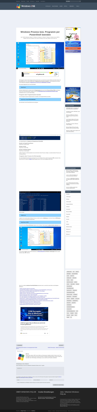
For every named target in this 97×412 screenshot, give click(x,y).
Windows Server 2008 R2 (55, 37)
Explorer (73, 284)
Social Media (42, 1)
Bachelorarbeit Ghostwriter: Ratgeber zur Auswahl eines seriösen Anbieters (72, 171)
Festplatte (69, 290)
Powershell (68, 214)
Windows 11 (36, 37)
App (73, 271)
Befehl (77, 271)
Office (65, 6)
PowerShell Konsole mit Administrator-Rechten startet (48, 91)
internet (75, 294)
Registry (67, 216)
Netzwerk (75, 296)
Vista (76, 315)
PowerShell (75, 300)
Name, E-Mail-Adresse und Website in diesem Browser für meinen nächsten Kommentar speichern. (33, 382)
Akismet (60, 376)
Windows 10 (32, 37)
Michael (27, 353)
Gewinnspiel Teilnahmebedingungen (61, 410)
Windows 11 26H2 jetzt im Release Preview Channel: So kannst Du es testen (72, 116)
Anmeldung (69, 271)
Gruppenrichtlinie (70, 292)
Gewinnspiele (68, 201)
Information (68, 209)
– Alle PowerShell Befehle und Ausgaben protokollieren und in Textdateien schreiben (33, 295)
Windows (72, 6)
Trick (76, 313)
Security (67, 219)
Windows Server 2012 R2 (35, 38)
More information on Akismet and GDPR (25, 377)
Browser (69, 273)
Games (61, 6)
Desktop (67, 199)
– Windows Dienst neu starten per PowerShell (26, 292)
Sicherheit (69, 304)
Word (68, 317)
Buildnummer (74, 273)
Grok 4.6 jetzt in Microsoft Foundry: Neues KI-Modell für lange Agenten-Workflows (72, 120)
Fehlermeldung (70, 288)
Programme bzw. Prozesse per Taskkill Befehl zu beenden (40, 82)
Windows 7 (44, 37)
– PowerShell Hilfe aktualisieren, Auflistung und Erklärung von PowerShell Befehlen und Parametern (35, 289)
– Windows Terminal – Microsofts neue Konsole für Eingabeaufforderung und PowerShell (33, 293)
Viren (72, 315)
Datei (68, 275)
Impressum (18, 1)
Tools (77, 6)
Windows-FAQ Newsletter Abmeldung (74, 410)
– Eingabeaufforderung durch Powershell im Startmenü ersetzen (29, 304)
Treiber (71, 313)
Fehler (77, 284)
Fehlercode (69, 286)
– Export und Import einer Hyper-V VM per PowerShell (28, 294)
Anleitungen (55, 6)
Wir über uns (32, 1)
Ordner (72, 298)
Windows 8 (48, 37)
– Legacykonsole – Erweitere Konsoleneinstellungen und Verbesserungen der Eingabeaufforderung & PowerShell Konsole (39, 298)
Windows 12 (40, 37)
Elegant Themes (23, 410)
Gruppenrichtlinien (69, 204)
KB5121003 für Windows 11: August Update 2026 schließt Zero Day (72, 179)
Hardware (68, 206)
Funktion (75, 290)
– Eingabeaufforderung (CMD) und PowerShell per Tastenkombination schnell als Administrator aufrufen (36, 300)
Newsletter (37, 1)
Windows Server (69, 226)
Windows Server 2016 (43, 38)
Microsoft (69, 296)
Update (68, 315)
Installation (69, 294)
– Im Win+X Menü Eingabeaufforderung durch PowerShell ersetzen (30, 303)
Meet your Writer (69, 170)
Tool (68, 313)
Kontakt (28, 1)
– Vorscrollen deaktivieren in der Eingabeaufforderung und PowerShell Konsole (32, 297)
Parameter (69, 300)
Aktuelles (48, 6)
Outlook (77, 298)
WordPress (33, 410)
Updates (67, 224)
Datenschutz (23, 1)
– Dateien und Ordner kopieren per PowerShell (27, 288)
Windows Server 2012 (27, 38)
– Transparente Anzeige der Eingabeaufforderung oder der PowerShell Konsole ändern (33, 299)
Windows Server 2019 (51, 38)
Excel (68, 284)
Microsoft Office (69, 211)
